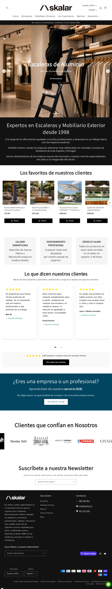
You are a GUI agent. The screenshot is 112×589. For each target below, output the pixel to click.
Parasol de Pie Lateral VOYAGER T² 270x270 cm (70, 208)
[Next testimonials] (61, 347)
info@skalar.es (85, 506)
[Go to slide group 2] (56, 347)
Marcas (43, 509)
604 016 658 (84, 511)
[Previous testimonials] (50, 347)
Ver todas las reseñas (56, 362)
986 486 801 (84, 501)
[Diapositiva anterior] (4, 71)
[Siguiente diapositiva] (108, 71)
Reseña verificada (15, 318)
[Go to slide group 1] (55, 347)
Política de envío (102, 584)
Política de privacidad (48, 581)
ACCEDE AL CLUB (56, 402)
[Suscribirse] (74, 482)
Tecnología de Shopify (30, 581)
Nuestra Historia (46, 513)
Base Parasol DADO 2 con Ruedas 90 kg (40, 208)
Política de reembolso (65, 581)
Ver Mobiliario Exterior (56, 82)
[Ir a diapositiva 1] (53, 113)
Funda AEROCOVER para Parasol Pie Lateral (14, 208)
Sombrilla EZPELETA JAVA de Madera (95, 208)
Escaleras (44, 501)
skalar (21, 581)
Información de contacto (99, 581)
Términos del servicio (82, 581)
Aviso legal (90, 584)
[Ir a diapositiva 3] (58, 113)
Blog (42, 517)
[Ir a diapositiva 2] (56, 113)
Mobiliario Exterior (47, 505)
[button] (7, 7)
